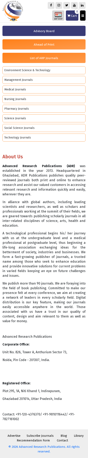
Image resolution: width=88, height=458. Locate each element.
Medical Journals (15, 89)
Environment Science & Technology (27, 70)
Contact (62, 440)
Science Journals (15, 118)
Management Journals (18, 80)
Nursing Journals (15, 99)
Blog (64, 436)
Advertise (14, 436)
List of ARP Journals (44, 58)
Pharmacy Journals (16, 108)
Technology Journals (17, 137)
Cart (74, 14)
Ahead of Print (44, 44)
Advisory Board (44, 31)
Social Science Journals (19, 128)
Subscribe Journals (40, 436)
